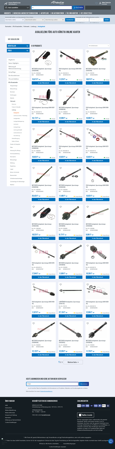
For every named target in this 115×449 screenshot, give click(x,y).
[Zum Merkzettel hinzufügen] (33, 51)
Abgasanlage (13, 85)
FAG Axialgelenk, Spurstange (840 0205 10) (70, 147)
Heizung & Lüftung (15, 150)
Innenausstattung (15, 153)
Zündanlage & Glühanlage (17, 181)
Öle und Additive (14, 79)
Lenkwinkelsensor (18, 132)
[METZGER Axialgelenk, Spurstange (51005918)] (43, 135)
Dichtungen (13, 95)
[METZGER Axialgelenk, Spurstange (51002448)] (43, 213)
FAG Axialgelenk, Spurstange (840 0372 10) (97, 147)
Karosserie (13, 156)
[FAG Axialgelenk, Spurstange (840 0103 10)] (70, 58)
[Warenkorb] (98, 8)
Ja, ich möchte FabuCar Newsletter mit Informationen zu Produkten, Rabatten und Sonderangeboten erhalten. (58, 388)
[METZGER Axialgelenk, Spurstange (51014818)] (70, 213)
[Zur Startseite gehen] (57, 3)
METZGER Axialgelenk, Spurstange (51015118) (95, 69)
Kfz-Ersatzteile (13, 82)
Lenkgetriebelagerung (19, 121)
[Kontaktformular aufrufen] (111, 441)
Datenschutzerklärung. (46, 391)
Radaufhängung (16, 138)
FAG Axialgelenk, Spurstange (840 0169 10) (97, 108)
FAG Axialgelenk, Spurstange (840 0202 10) (97, 264)
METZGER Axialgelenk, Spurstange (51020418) (68, 186)
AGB (6, 405)
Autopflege (12, 72)
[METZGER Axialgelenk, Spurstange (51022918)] (43, 174)
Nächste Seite (72, 362)
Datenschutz (8, 408)
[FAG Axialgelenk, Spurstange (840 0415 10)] (43, 252)
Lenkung (14, 110)
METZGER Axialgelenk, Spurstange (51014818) (68, 225)
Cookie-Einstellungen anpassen (57, 446)
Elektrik (12, 98)
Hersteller (12, 46)
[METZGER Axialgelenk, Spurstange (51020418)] (70, 174)
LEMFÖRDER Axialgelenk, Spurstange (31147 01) (69, 302)
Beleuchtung (13, 89)
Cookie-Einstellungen (11, 422)
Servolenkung (17, 135)
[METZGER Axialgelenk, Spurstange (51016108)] (97, 213)
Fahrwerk (12, 101)
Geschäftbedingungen (69, 443)
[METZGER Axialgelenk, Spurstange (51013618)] (70, 252)
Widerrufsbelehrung (10, 410)
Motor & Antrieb (14, 172)
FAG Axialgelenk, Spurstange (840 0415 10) (43, 264)
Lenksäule (16, 124)
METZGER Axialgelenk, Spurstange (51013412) (68, 341)
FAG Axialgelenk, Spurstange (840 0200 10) (97, 186)
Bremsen (12, 92)
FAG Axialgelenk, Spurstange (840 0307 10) (43, 108)
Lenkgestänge (17, 127)
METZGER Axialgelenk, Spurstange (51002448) (41, 225)
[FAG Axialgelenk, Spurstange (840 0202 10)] (97, 252)
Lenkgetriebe (17, 118)
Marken (12, 184)
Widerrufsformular (10, 412)
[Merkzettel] (96, 4)
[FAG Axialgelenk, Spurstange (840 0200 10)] (97, 174)
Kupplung (12, 166)
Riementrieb (13, 175)
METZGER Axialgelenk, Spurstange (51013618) (68, 264)
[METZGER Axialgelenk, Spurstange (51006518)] (70, 96)
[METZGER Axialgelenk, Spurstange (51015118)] (97, 58)
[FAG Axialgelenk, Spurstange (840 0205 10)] (70, 135)
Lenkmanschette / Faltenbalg (20, 115)
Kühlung (12, 163)
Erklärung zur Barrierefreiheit (13, 420)
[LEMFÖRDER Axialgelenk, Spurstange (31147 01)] (70, 291)
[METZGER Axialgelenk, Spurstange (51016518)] (97, 330)
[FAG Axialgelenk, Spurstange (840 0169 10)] (97, 96)
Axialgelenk (16, 112)
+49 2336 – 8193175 (57, 407)
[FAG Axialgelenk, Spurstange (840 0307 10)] (43, 96)
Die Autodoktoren (14, 75)
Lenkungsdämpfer (18, 129)
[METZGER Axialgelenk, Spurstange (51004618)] (43, 330)
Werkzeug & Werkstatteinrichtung (15, 67)
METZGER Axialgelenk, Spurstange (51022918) (41, 186)
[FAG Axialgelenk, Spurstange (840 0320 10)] (97, 291)
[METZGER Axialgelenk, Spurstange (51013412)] (70, 330)
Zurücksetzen (70, 19)
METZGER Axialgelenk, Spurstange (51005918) (41, 147)
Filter (11, 147)
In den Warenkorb (43, 83)
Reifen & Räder (15, 141)
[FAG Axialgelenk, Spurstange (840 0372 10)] (97, 135)
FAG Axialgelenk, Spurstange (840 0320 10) (97, 302)
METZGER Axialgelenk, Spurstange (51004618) (41, 341)
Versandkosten (53, 437)
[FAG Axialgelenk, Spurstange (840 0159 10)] (43, 291)
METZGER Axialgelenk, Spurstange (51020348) (41, 69)
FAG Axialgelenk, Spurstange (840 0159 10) (43, 302)
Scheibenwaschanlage (16, 178)
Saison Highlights (14, 63)
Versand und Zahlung (11, 415)
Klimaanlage (13, 160)
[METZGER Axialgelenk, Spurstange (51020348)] (43, 58)
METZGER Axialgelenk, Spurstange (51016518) (95, 341)
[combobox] (14, 19)
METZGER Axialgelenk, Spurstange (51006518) (68, 108)
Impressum (8, 417)
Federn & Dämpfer (16, 107)
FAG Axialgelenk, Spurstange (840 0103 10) (70, 69)
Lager (11, 169)
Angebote (12, 60)
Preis (10, 50)
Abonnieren (84, 384)
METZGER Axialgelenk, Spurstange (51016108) (95, 225)
